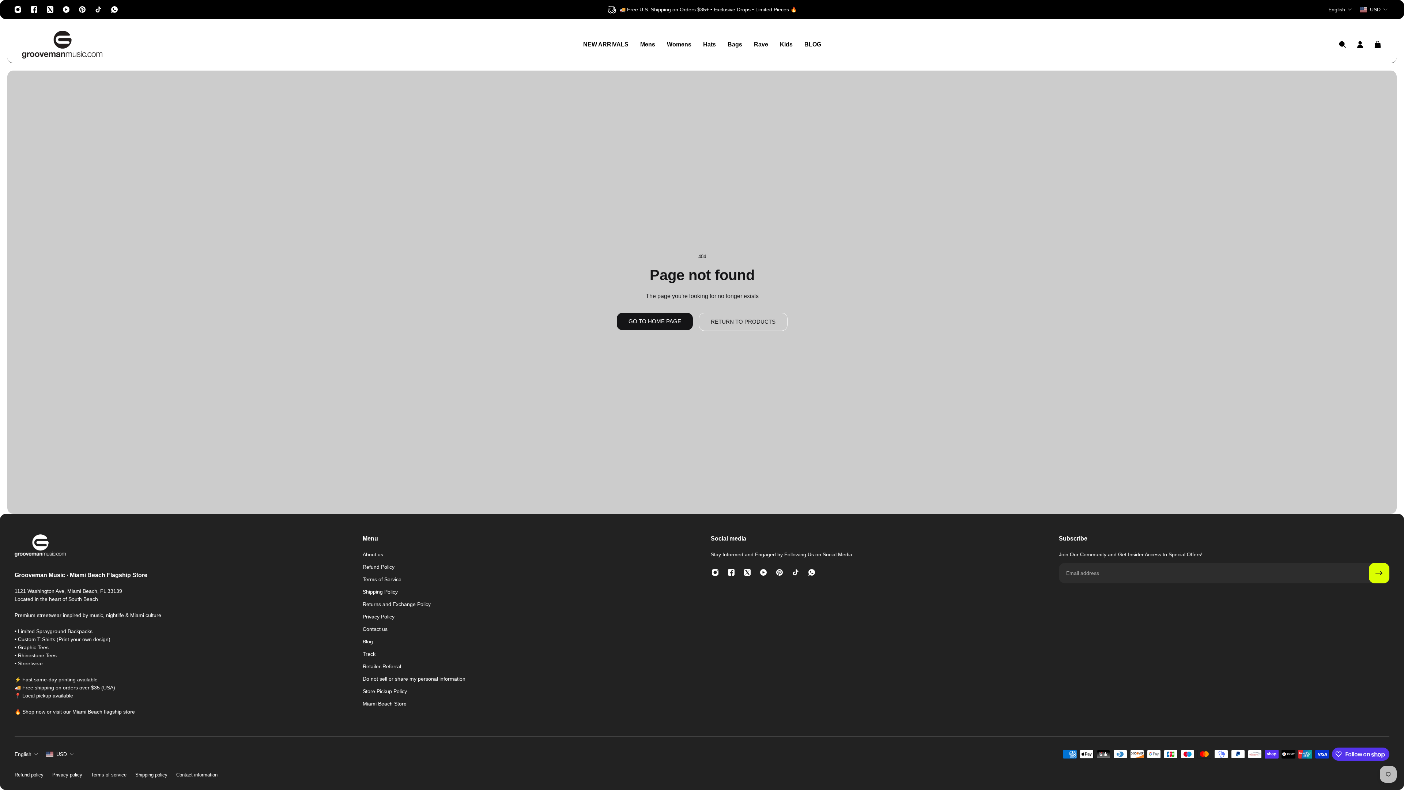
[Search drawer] (1342, 45)
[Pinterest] (82, 9)
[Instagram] (18, 9)
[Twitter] (50, 9)
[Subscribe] (1379, 573)
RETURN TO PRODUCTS (743, 322)
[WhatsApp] (114, 9)
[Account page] (1360, 45)
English (23, 754)
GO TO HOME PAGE (655, 321)
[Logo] (62, 44)
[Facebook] (34, 9)
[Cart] (1377, 45)
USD (61, 754)
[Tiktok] (98, 9)
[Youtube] (66, 9)
